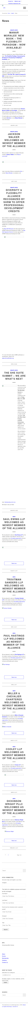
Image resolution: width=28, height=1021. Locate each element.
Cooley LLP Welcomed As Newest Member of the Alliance (14, 753)
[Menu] (24, 8)
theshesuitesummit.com (10, 502)
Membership (5, 958)
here (21, 171)
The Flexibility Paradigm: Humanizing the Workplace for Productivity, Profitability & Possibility (13, 57)
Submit (5, 982)
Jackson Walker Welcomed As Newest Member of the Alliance (14, 140)
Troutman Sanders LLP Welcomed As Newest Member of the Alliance (14, 585)
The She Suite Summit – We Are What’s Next (14, 375)
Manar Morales (18, 118)
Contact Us (10, 1)
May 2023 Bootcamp (8, 228)
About (3, 954)
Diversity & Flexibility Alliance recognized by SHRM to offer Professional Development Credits (14, 200)
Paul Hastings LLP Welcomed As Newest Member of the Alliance (14, 641)
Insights (12, 30)
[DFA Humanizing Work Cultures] (11, 8)
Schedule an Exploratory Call (14, 3)
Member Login (18, 1)
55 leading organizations (16, 657)
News (16, 30)
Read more (14, 563)
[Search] (20, 8)
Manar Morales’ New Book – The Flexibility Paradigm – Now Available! (14, 40)
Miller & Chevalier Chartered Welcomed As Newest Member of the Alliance (14, 701)
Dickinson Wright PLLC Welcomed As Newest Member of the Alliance (14, 807)
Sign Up (5, 929)
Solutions (4, 960)
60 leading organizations (16, 538)
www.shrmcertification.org (8, 358)
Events (4, 956)
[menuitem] (10, 1)
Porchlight (14, 110)
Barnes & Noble (6, 110)
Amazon (23, 108)
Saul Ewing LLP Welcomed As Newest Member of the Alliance (14, 523)
